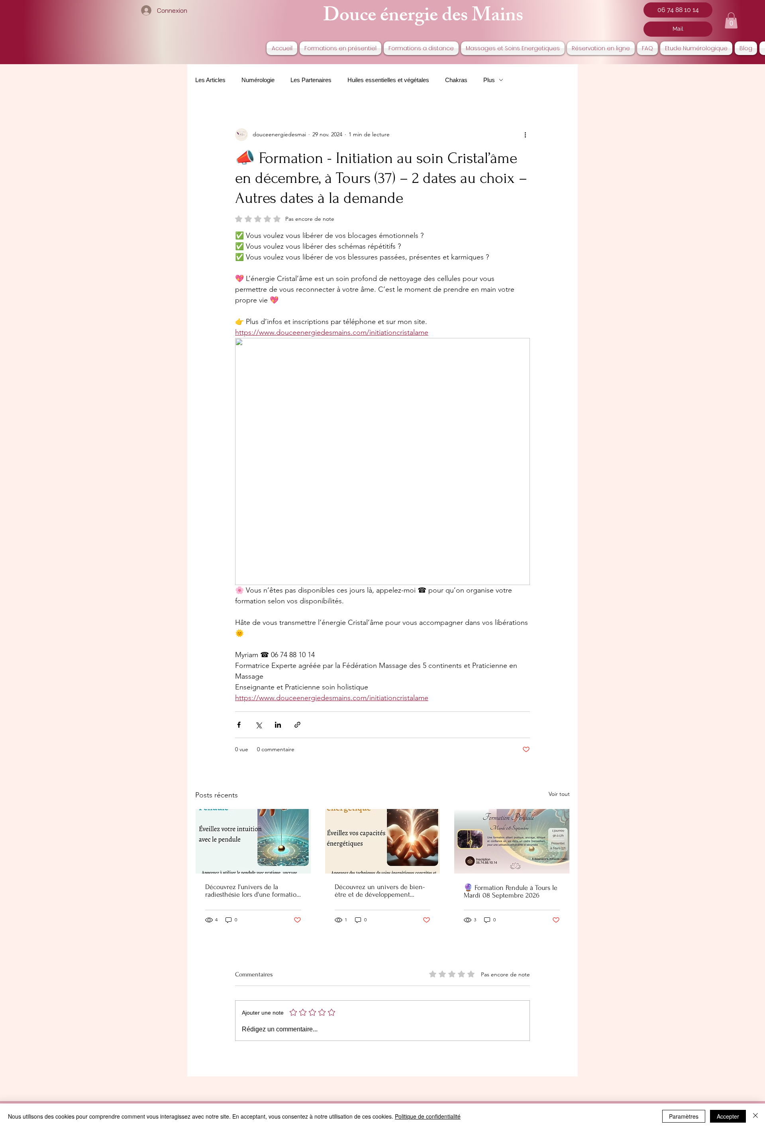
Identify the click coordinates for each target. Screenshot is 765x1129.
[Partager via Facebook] (239, 724)
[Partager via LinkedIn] (278, 724)
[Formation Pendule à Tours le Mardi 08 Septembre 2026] (511, 841)
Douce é (355, 17)
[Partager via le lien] (297, 724)
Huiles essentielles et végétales (388, 80)
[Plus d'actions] (525, 134)
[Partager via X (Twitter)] (258, 724)
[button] (731, 20)
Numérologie (258, 80)
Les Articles (210, 80)
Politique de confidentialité (428, 1116)
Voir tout (559, 793)
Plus (489, 80)
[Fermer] (755, 1116)
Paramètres (683, 1116)
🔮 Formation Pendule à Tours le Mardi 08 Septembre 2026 (510, 891)
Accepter (728, 1116)
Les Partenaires (311, 80)
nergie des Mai (446, 17)
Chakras (456, 80)
